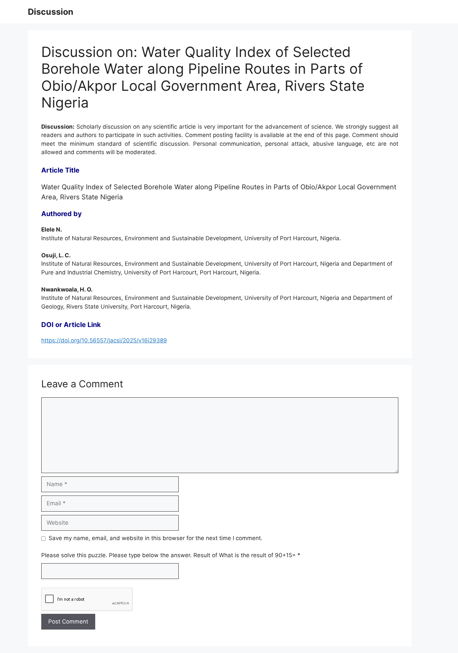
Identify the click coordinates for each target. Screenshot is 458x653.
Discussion (50, 12)
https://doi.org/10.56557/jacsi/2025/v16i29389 (104, 340)
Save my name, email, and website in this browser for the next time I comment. (156, 538)
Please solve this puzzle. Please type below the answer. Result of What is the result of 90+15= (170, 555)
